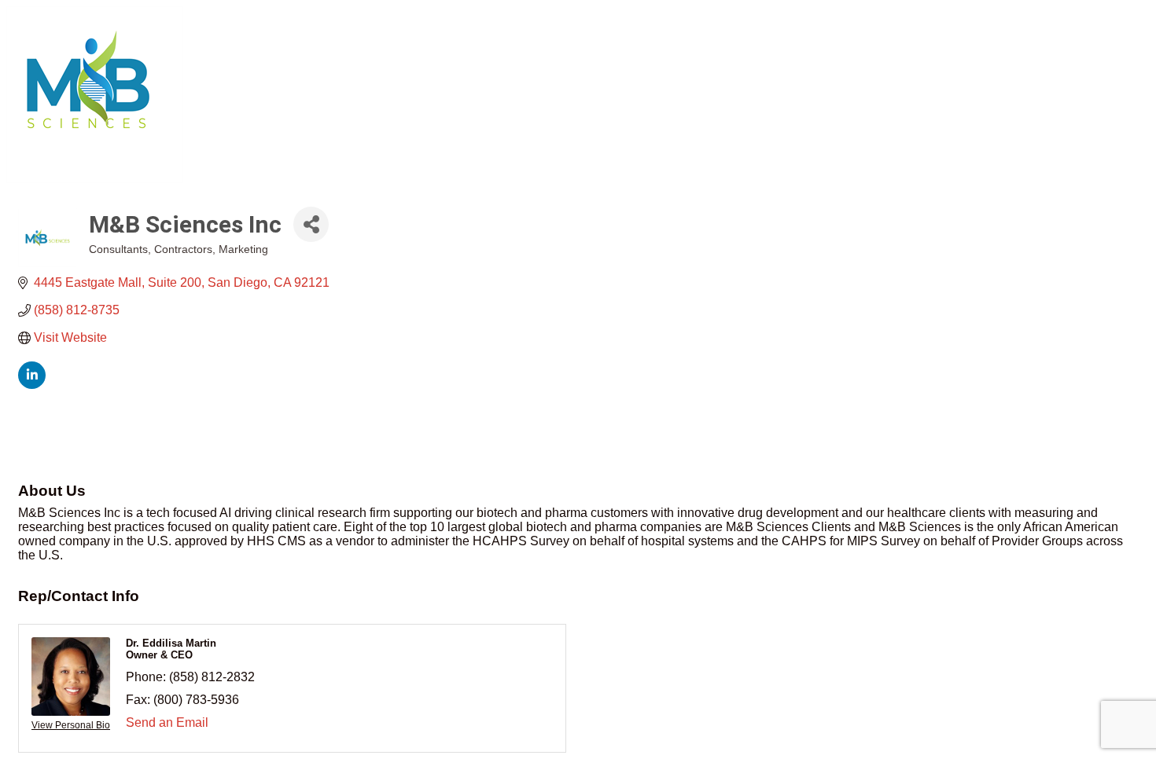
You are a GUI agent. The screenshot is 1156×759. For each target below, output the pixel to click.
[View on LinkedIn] (32, 384)
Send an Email (167, 722)
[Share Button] (311, 224)
